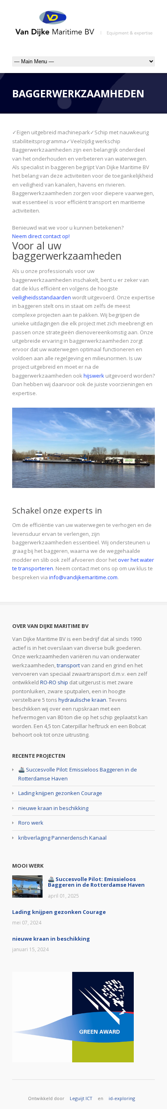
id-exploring (122, 1098)
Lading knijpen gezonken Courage (60, 793)
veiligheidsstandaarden (41, 297)
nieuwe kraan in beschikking (53, 808)
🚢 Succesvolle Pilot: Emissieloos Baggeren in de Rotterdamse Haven (96, 881)
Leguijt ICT (81, 1098)
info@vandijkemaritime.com (83, 577)
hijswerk (94, 375)
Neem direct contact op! (41, 236)
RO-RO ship (54, 682)
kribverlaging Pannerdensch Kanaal (62, 837)
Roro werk (30, 822)
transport (68, 665)
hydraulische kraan (82, 699)
